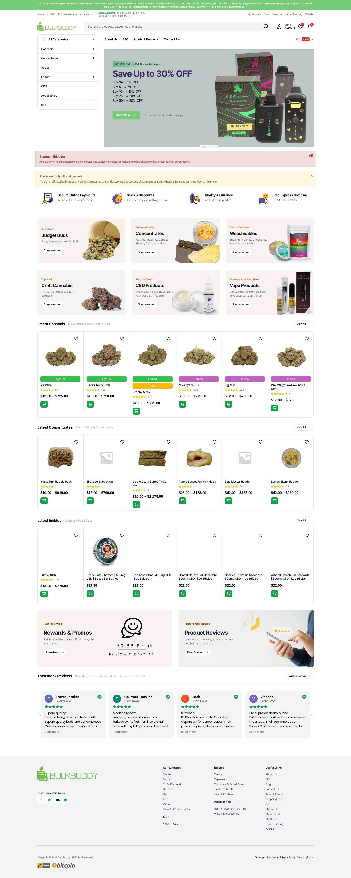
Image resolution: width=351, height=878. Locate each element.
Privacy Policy (287, 857)
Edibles (46, 77)
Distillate (168, 789)
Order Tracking (293, 14)
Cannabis (47, 49)
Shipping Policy (305, 857)
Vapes (45, 67)
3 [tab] (206, 147)
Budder (167, 779)
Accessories (49, 95)
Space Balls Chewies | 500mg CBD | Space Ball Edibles (106, 576)
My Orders (271, 819)
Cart (266, 14)
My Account (254, 14)
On (302, 39)
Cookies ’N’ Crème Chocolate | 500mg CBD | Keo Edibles (244, 576)
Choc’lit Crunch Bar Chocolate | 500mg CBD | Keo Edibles (198, 576)
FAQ (52, 14)
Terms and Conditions (266, 857)
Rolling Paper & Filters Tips (230, 808)
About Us (42, 14)
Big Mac (230, 385)
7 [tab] (216, 147)
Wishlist (309, 14)
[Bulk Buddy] (56, 26)
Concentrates (49, 58)
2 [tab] (204, 147)
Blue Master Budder (237, 481)
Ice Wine (46, 385)
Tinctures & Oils (223, 789)
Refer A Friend (274, 794)
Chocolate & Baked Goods (230, 784)
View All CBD (170, 823)
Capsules (219, 779)
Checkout (277, 14)
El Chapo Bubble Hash (101, 481)
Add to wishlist (76, 338)
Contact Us (86, 14)
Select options (44, 404)
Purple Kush (48, 575)
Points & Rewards (67, 14)
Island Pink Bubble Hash (56, 481)
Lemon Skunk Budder (285, 481)
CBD (44, 86)
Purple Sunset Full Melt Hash (197, 481)
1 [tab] (202, 147)
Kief (165, 799)
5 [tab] (211, 147)
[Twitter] (49, 800)
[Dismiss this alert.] (311, 155)
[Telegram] (65, 800)
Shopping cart (273, 799)
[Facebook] (41, 800)
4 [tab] (209, 147)
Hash (166, 794)
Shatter (167, 774)
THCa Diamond (172, 784)
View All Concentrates (176, 809)
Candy (218, 774)
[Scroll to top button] (342, 869)
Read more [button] (52, 732)
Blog (268, 784)
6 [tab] (214, 147)
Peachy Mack (141, 392)
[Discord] (57, 800)
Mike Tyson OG (188, 385)
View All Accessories (226, 813)
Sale (44, 105)
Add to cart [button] (136, 593)
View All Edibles (223, 794)
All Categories (58, 39)
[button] (310, 715)
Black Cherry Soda (98, 385)
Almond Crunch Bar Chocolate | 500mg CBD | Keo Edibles (290, 576)
